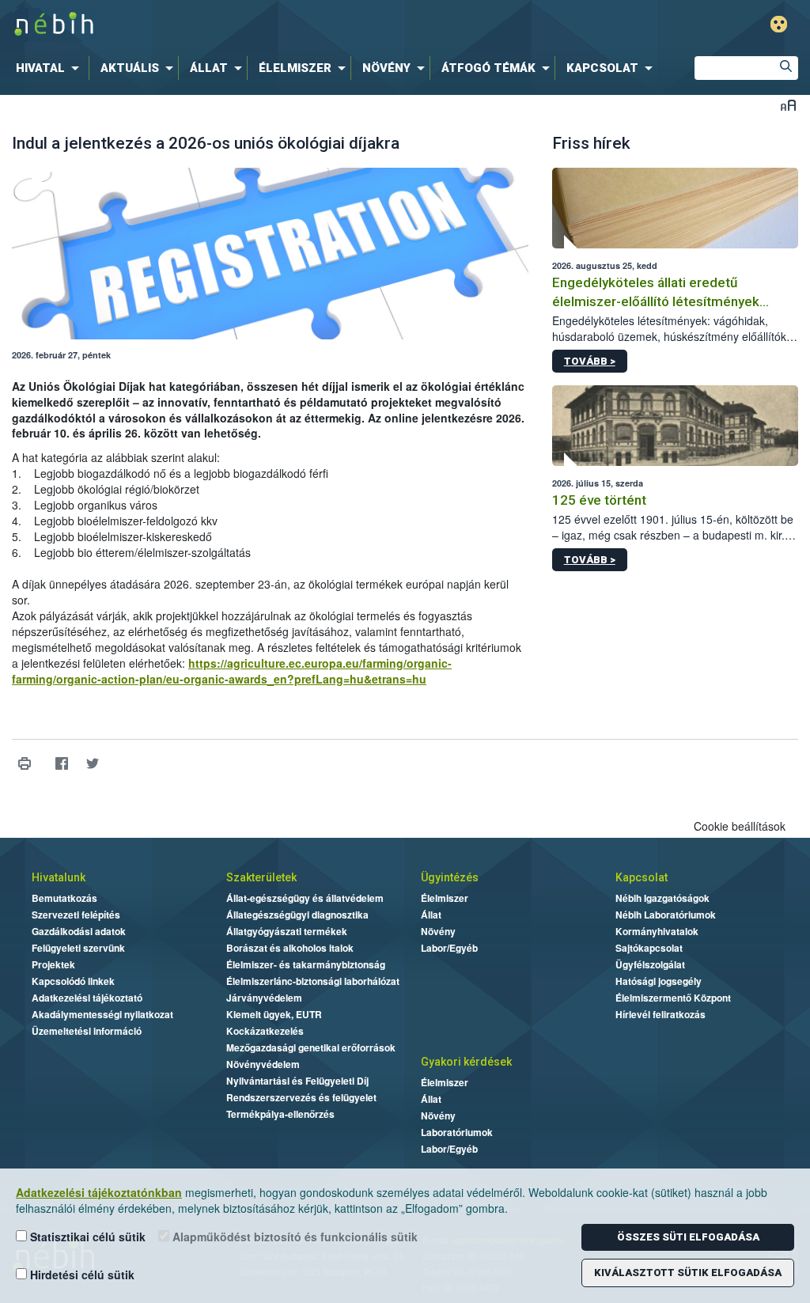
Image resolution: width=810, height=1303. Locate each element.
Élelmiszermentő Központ (673, 998)
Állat (431, 914)
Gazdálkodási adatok (79, 931)
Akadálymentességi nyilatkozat (102, 1014)
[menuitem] (50, 68)
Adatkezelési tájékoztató (87, 998)
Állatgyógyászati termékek (286, 931)
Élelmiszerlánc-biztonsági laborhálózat (312, 981)
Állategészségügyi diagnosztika (297, 914)
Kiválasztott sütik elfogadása (688, 1272)
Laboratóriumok (457, 1132)
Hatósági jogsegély (658, 981)
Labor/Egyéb (449, 948)
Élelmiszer (444, 898)
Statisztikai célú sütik (86, 1236)
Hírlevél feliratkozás (660, 1014)
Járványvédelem (264, 998)
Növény (438, 931)
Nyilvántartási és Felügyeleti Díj (297, 1081)
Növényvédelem (263, 1064)
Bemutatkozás (64, 898)
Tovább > (589, 361)
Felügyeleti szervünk (78, 948)
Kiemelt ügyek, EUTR (274, 1014)
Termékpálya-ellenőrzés (280, 1114)
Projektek (53, 964)
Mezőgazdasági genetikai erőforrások (311, 1047)
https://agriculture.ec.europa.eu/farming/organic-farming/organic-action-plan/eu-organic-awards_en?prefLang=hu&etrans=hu (232, 671)
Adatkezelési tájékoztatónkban (99, 1192)
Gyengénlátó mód (778, 24)
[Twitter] (92, 764)
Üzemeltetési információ (87, 1031)
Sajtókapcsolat (649, 948)
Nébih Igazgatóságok (662, 898)
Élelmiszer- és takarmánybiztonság (305, 964)
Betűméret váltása (788, 105)
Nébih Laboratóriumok (665, 914)
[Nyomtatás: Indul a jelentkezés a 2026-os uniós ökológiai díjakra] (24, 764)
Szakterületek (261, 877)
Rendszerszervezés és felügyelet (301, 1097)
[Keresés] (786, 68)
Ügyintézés (450, 877)
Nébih (240, 25)
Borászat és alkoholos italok (290, 948)
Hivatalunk (58, 877)
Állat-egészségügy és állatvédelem (305, 898)
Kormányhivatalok (656, 931)
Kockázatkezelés (265, 1031)
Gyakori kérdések (466, 1061)
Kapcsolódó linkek (73, 981)
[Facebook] (61, 764)
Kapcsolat (641, 877)
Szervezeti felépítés (76, 914)
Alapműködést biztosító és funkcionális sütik (293, 1236)
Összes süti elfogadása (688, 1237)
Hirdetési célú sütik (80, 1274)
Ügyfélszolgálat (650, 964)
